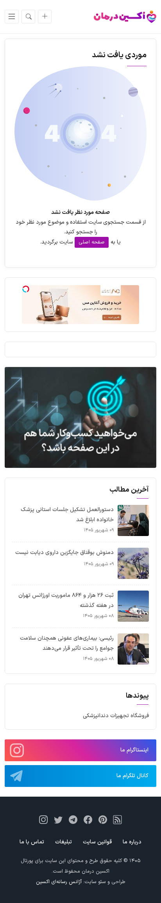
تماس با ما (32, 842)
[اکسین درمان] (125, 16)
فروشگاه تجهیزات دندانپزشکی (116, 716)
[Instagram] (43, 819)
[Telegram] (73, 819)
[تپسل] (26, 289)
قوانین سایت (97, 842)
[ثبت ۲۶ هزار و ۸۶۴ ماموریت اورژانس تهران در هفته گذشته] (133, 606)
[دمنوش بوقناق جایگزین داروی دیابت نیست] (133, 563)
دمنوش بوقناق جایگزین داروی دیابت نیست (64, 553)
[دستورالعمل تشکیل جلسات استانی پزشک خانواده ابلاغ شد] (133, 520)
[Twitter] (58, 819)
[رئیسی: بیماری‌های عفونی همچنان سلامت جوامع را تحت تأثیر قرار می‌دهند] (133, 649)
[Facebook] (88, 819)
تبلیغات (63, 842)
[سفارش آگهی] (45, 16)
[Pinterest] (102, 819)
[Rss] (117, 819)
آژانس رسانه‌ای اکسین (59, 882)
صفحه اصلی (92, 242)
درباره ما (132, 842)
